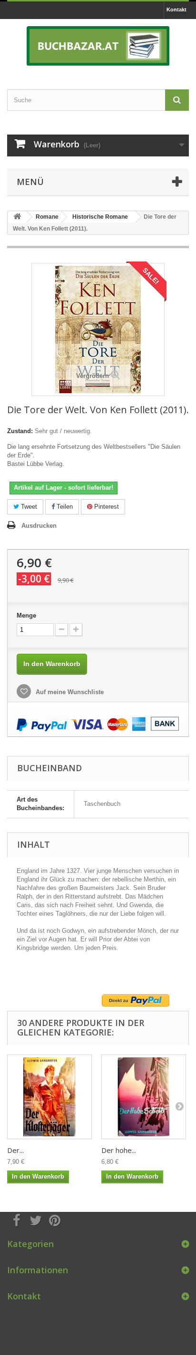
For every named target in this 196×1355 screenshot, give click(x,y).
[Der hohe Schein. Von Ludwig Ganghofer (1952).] (143, 1097)
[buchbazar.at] (98, 46)
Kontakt (176, 9)
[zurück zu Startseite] (17, 217)
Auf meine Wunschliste (69, 692)
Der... (15, 1150)
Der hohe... (118, 1150)
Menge (26, 615)
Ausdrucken (39, 525)
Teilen (64, 506)
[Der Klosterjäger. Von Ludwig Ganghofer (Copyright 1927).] (49, 1097)
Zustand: (20, 431)
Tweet (28, 506)
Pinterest (105, 506)
